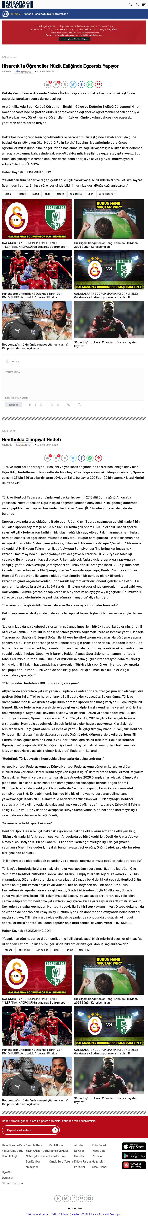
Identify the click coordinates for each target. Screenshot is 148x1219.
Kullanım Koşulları (98, 1214)
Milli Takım (24, 949)
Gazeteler (98, 1161)
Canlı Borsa (56, 1145)
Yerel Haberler (106, 193)
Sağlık (60, 193)
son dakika (76, 193)
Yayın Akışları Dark (37, 1150)
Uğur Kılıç (84, 949)
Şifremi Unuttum (12, 1183)
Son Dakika (33, 1161)
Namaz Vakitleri (59, 1150)
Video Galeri (99, 1150)
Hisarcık (22, 193)
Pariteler (79, 1167)
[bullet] (57, 404)
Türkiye (69, 949)
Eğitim (8, 193)
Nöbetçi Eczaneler (37, 1156)
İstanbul (8, 949)
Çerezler (74, 1214)
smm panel (32, 1167)
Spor (90, 193)
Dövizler (79, 1150)
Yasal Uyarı (115, 1214)
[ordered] (52, 404)
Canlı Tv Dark (34, 1145)
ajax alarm (75, 1208)
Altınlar (78, 1145)
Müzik (48, 193)
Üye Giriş (7, 1172)
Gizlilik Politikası (59, 1214)
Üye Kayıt (8, 1177)
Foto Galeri (99, 1145)
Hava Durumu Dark (13, 1145)
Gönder (13, 404)
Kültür (35, 193)
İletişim (45, 1214)
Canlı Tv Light (10, 1156)
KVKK (84, 1214)
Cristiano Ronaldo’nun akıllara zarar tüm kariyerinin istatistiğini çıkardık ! (46, 13)
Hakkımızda (33, 1214)
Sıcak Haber (100, 1167)
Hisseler (79, 1156)
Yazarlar (97, 1156)
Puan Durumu (57, 1156)
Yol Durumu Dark (12, 1150)
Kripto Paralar (83, 1161)
